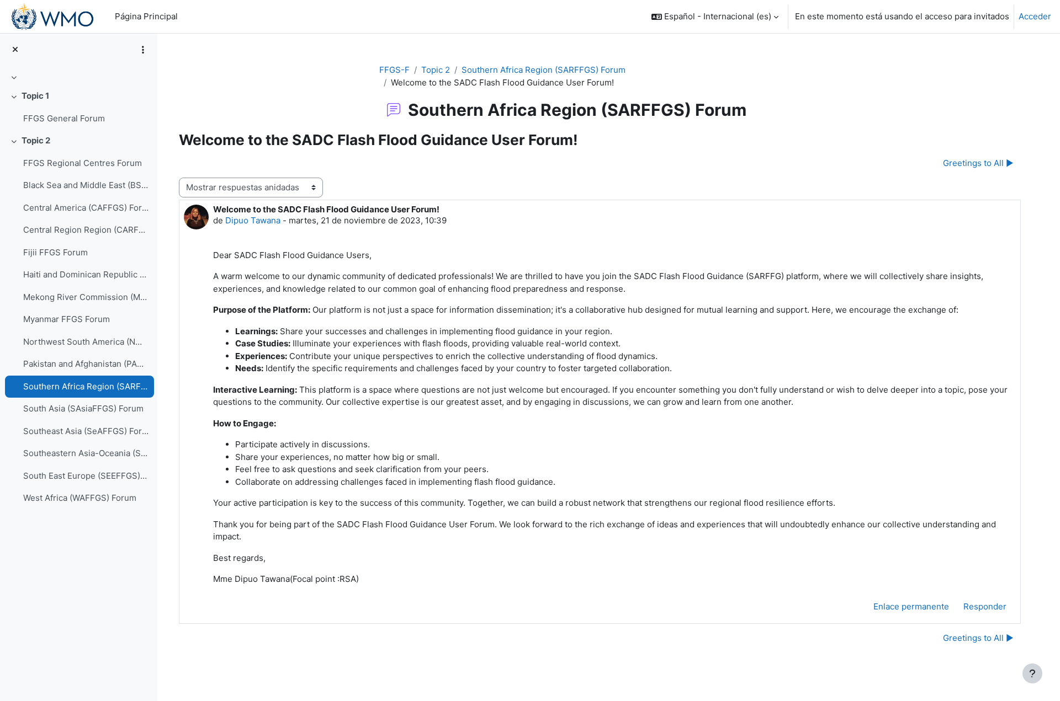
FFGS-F (394, 70)
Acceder (1035, 16)
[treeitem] (78, 77)
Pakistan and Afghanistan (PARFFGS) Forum (86, 363)
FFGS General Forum (64, 118)
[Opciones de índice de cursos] (143, 50)
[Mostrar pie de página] (1032, 673)
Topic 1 (35, 95)
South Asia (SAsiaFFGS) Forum (83, 408)
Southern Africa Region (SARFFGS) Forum (86, 386)
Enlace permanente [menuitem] (911, 606)
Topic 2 (36, 140)
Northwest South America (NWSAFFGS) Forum (86, 341)
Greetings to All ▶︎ (978, 163)
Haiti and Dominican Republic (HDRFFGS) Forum (86, 274)
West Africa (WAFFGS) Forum (79, 498)
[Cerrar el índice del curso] (15, 50)
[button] (715, 16)
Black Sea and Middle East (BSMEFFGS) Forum (86, 185)
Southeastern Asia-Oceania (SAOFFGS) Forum (86, 453)
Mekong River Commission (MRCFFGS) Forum (86, 297)
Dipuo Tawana (252, 220)
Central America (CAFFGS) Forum (86, 207)
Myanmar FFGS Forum (66, 319)
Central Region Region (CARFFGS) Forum (86, 229)
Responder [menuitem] (984, 606)
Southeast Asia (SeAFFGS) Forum (86, 431)
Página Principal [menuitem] (146, 16)
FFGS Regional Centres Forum (82, 163)
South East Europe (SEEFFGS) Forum (86, 475)
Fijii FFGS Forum (55, 252)
